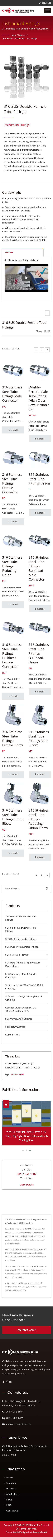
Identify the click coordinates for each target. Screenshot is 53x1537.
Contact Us (21, 1290)
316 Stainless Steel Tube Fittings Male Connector (12, 394)
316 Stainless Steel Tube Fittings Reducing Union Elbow (39, 819)
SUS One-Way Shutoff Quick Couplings (20, 976)
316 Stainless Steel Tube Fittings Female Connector (12, 483)
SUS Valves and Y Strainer (18, 1019)
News (9, 1500)
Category (22, 35)
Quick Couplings (34, 1287)
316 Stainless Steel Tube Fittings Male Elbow (39, 738)
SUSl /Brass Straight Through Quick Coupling (23, 998)
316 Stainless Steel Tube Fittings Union (39, 478)
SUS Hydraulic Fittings (17, 955)
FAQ (8, 1505)
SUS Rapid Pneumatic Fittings (20, 939)
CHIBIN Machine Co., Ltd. (36, 1525)
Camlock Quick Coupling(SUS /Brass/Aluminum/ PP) (20, 1009)
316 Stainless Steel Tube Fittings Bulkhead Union (39, 653)
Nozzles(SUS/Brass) (15, 1027)
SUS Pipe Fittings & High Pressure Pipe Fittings (22, 964)
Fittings (14, 1287)
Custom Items (12, 1035)
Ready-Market (40, 1532)
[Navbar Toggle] (47, 10)
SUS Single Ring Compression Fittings (20, 929)
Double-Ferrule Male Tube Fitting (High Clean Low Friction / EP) (39, 398)
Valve (44, 1287)
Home (13, 35)
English (46, 3)
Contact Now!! (27, 1330)
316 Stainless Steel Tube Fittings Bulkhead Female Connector (12, 655)
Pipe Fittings (22, 1287)
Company (11, 1483)
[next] (47, 313)
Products (11, 1488)
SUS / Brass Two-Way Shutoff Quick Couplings (24, 987)
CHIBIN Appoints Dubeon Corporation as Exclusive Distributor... (25, 1448)
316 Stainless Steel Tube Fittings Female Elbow (12, 738)
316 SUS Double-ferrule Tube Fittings (20, 39)
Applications (12, 1494)
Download (17, 1074)
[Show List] (49, 331)
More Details (26, 1184)
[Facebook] (3, 1381)
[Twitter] (7, 1381)
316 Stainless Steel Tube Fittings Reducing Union (12, 566)
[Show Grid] (45, 331)
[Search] (47, 889)
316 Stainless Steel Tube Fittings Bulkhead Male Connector (39, 568)
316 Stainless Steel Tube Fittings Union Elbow (13, 817)
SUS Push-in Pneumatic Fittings (21, 947)
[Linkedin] (10, 1381)
